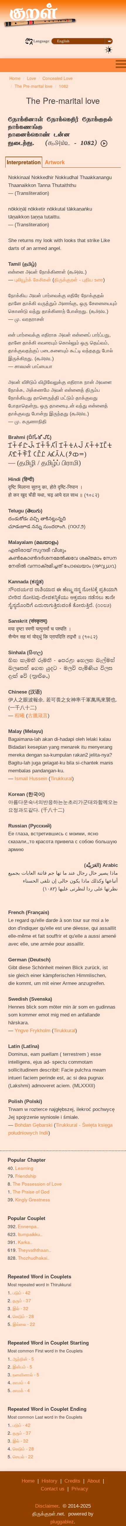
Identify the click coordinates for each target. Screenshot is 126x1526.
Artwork (55, 162)
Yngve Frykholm (32, 1030)
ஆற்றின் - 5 (23, 1358)
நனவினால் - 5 (26, 1374)
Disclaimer (46, 1506)
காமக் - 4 (21, 1390)
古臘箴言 (38, 715)
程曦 (20, 715)
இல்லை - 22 (24, 1324)
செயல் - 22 (23, 1456)
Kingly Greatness (32, 1199)
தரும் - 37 (22, 1300)
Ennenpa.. (28, 1226)
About (93, 1481)
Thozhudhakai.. (34, 1257)
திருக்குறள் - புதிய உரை (78, 280)
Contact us (52, 1489)
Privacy (79, 1489)
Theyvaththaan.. (34, 1250)
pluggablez (62, 1522)
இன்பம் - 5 (22, 1366)
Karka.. (25, 1242)
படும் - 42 (21, 1292)
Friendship (25, 1175)
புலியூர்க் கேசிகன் (33, 280)
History (49, 1481)
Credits (72, 1481)
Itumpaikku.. (30, 1234)
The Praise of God (31, 1191)
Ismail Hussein (31, 778)
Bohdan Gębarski (33, 1125)
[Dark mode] (109, 49)
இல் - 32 (20, 1308)
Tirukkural (61, 778)
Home (28, 1481)
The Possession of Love (37, 1183)
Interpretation (24, 162)
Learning (24, 1168)
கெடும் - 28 (23, 1316)
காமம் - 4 (21, 1382)
